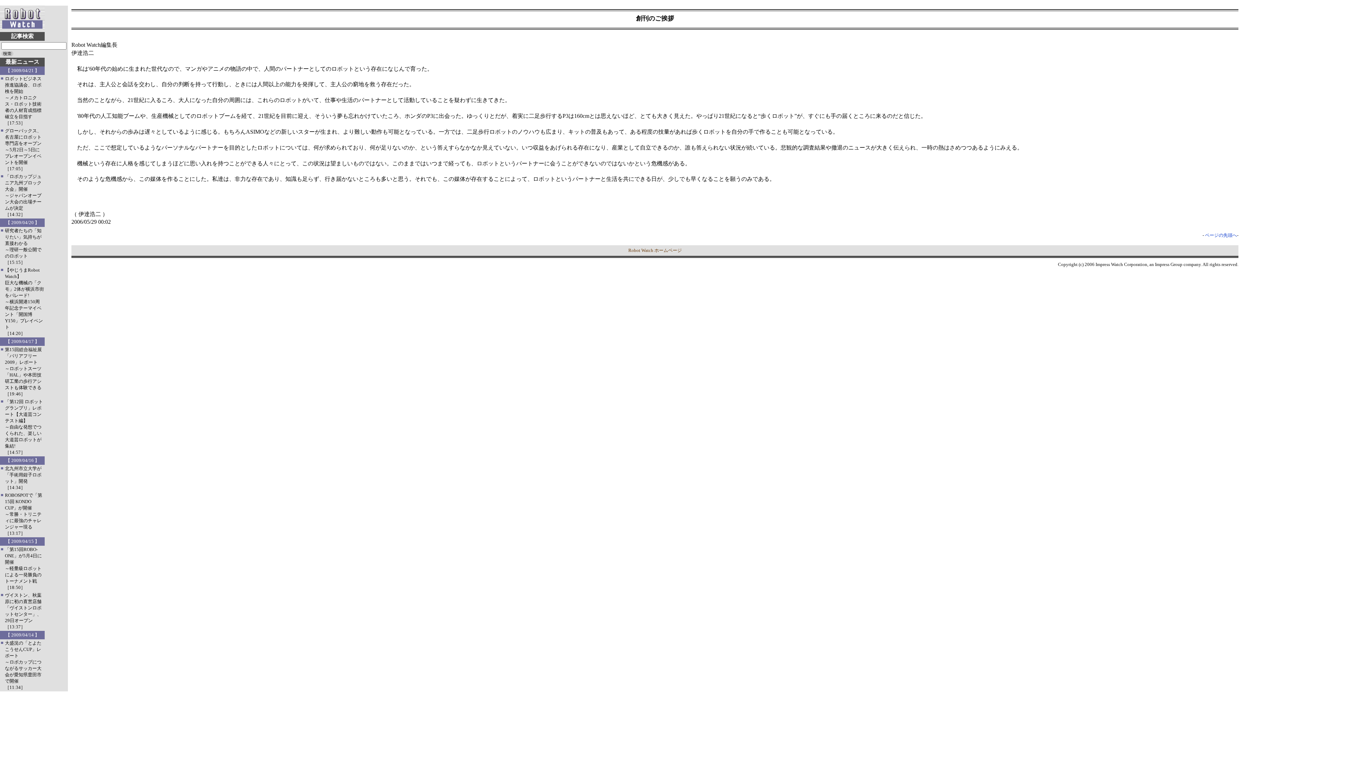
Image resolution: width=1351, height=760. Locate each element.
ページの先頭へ (1221, 235)
